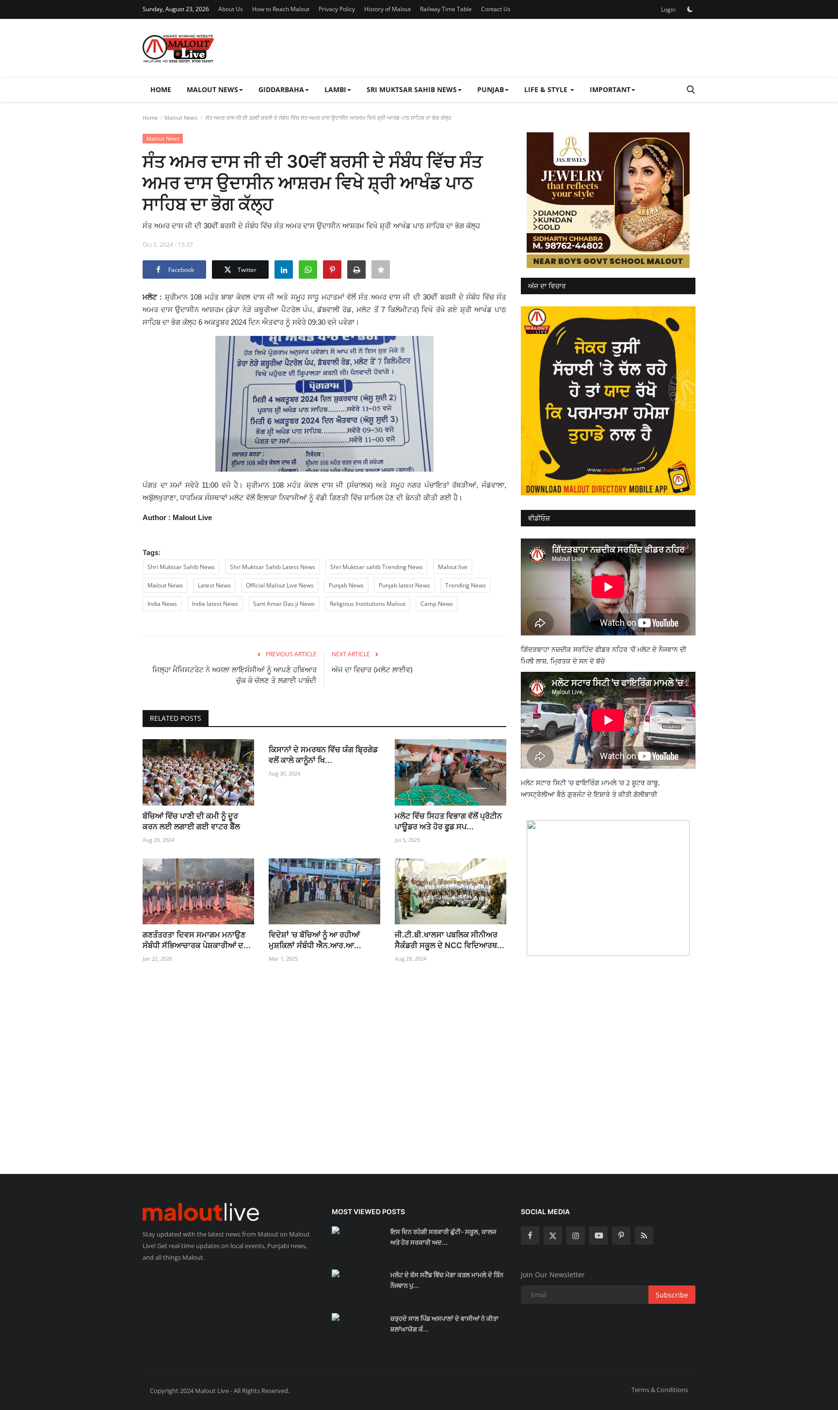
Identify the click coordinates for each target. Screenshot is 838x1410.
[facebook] (530, 1235)
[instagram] (575, 1235)
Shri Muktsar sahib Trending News (376, 567)
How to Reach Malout (280, 9)
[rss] (644, 1235)
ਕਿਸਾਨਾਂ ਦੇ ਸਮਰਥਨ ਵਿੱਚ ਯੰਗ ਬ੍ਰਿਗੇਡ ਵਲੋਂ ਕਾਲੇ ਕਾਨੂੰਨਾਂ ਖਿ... (323, 755)
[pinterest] (621, 1235)
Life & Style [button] (546, 89)
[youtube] (598, 1235)
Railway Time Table (446, 9)
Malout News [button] (212, 89)
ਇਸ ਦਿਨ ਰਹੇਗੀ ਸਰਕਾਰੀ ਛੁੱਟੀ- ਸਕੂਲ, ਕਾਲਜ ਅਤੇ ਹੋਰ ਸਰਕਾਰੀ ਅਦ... (443, 1237)
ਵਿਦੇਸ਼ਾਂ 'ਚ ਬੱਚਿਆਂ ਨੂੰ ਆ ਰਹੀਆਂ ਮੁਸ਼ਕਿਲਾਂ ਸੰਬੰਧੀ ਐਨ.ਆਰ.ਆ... (315, 940)
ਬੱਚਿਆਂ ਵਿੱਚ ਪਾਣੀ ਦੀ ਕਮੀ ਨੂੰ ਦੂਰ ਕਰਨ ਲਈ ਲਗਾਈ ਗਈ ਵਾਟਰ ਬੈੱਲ (191, 821)
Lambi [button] (335, 89)
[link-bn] (608, 200)
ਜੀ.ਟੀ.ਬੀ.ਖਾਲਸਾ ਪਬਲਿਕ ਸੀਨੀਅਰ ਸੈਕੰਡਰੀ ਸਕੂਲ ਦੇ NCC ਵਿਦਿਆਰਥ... (449, 940)
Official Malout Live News (280, 585)
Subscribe (672, 1294)
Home (160, 89)
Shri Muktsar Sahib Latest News (272, 567)
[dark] (690, 9)
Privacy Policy (337, 9)
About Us (230, 9)
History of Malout (387, 9)
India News (162, 604)
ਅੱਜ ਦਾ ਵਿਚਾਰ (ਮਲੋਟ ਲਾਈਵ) (372, 669)
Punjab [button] (490, 89)
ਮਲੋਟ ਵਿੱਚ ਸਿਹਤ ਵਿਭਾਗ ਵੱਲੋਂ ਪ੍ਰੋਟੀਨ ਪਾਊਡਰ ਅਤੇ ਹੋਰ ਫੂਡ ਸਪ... (448, 821)
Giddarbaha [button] (281, 89)
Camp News (436, 604)
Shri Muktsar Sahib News (181, 567)
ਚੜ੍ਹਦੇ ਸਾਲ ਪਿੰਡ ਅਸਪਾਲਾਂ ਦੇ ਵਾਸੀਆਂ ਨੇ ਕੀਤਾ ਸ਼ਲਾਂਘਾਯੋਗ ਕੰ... (444, 1324)
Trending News (465, 585)
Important (610, 89)
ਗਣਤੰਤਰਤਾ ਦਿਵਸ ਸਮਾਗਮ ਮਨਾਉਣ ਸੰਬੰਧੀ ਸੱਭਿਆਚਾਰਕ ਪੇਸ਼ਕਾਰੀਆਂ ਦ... (197, 940)
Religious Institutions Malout (367, 604)
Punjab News (346, 585)
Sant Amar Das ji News (284, 604)
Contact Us (496, 9)
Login (668, 9)
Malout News (180, 117)
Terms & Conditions (659, 1389)
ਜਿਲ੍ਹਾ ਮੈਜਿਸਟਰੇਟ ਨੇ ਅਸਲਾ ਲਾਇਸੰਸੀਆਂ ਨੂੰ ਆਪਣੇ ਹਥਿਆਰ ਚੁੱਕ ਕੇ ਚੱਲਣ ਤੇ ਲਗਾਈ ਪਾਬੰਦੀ (234, 675)
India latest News (215, 604)
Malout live (452, 567)
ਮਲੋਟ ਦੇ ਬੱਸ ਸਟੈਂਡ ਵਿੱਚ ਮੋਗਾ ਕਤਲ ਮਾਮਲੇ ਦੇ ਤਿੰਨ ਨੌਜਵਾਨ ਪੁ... (446, 1280)
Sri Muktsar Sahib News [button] (412, 89)
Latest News (214, 585)
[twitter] (553, 1235)
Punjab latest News (404, 585)
